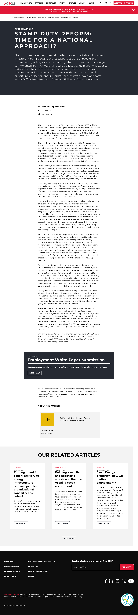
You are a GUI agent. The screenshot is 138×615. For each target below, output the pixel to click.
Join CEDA (118, 3)
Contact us (33, 566)
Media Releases (10, 576)
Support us (128, 3)
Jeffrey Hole (47, 114)
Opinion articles (31, 17)
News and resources (77, 3)
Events (62, 3)
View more (69, 538)
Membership (51, 3)
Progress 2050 (26, 3)
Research (39, 3)
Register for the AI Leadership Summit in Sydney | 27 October (69, 11)
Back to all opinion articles (54, 107)
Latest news (9, 561)
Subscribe (126, 567)
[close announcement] (133, 10)
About (91, 3)
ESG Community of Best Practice (41, 561)
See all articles (46, 433)
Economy (41, 17)
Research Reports (12, 571)
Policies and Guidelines (38, 571)
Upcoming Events (11, 566)
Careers (31, 576)
